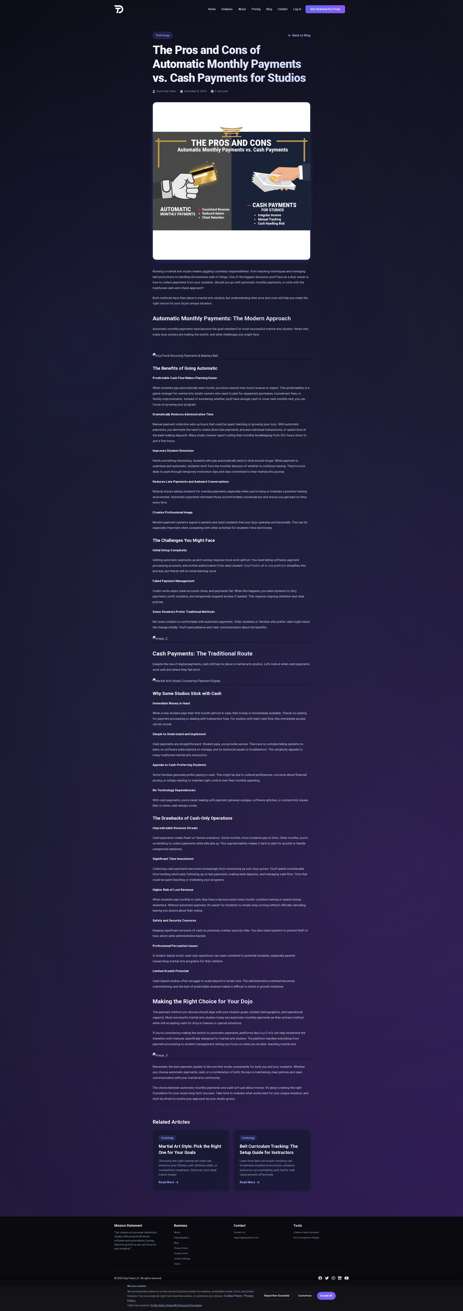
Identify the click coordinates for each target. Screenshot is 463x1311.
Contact (282, 9)
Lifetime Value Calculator (306, 1232)
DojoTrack (266, 1033)
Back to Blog (301, 35)
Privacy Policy (181, 1248)
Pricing (256, 9)
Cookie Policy (181, 1253)
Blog (269, 9)
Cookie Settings (182, 1258)
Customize (304, 1295)
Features (227, 9)
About (242, 9)
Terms (177, 1264)
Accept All (326, 1295)
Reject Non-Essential (276, 1295)
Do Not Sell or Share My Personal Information (176, 1305)
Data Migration (181, 1237)
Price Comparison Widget (306, 1237)
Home (212, 9)
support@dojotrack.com (246, 1237)
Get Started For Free (325, 9)
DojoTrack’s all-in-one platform (265, 565)
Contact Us (239, 1232)
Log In (297, 9)
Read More (166, 1182)
